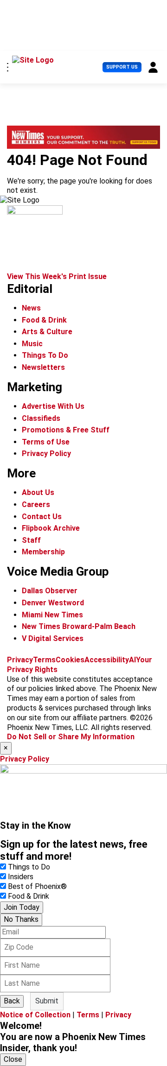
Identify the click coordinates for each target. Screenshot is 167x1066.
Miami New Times (52, 614)
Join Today (21, 907)
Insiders (20, 876)
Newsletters (43, 367)
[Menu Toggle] (7, 67)
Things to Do (29, 867)
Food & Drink (44, 320)
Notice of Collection (35, 1014)
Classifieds (41, 418)
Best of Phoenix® (37, 886)
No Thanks (21, 919)
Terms (44, 659)
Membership (43, 551)
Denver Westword (53, 602)
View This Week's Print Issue (57, 276)
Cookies (70, 659)
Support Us (122, 67)
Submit (46, 1000)
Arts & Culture (47, 331)
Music (32, 343)
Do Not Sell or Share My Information (71, 736)
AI (132, 659)
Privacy (20, 659)
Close (13, 1059)
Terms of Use (46, 442)
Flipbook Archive (51, 528)
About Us (38, 492)
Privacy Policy (46, 453)
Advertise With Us (53, 406)
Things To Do (45, 355)
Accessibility (106, 659)
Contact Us (42, 516)
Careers (36, 504)
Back (12, 1000)
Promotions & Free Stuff (65, 429)
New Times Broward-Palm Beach (78, 626)
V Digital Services (53, 638)
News (31, 308)
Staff (31, 540)
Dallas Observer (49, 590)
